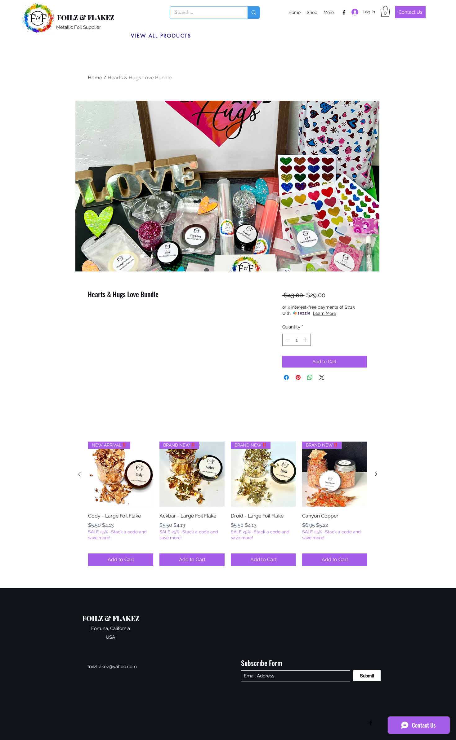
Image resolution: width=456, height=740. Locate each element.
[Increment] (306, 340)
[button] (385, 11)
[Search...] (254, 13)
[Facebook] (344, 12)
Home (95, 78)
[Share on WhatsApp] (310, 377)
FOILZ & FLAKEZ (85, 17)
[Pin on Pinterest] (298, 377)
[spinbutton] (296, 340)
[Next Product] (376, 474)
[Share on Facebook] (286, 377)
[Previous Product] (79, 474)
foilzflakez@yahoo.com (112, 666)
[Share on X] (321, 377)
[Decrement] (287, 340)
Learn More (324, 313)
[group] (228, 504)
